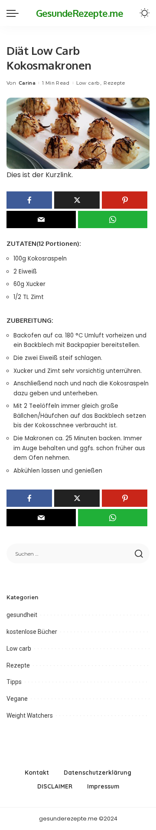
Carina (27, 83)
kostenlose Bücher (31, 631)
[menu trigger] (14, 13)
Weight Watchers (29, 715)
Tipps (14, 681)
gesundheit (21, 614)
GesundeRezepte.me (79, 13)
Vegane (17, 698)
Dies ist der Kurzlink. (39, 175)
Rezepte (114, 83)
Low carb (88, 83)
